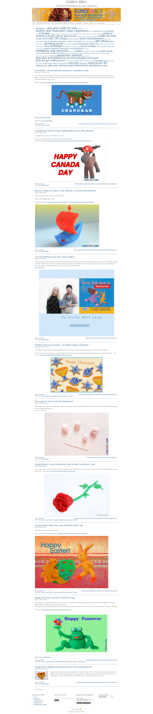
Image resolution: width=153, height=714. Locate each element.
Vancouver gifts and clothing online (55, 65)
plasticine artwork (69, 55)
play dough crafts (46, 60)
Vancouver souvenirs (87, 65)
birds (97, 31)
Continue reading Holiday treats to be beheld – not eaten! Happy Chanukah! (97, 394)
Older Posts (40, 689)
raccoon (78, 61)
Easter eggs (39, 41)
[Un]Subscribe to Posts (40, 704)
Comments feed (38, 700)
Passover (39, 53)
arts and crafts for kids (62, 28)
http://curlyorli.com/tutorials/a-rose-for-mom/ (62, 471)
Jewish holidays (88, 46)
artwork (80, 28)
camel (37, 34)
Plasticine (52, 56)
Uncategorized (45, 185)
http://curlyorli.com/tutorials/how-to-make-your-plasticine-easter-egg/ (68, 533)
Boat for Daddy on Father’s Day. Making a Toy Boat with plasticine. (65, 191)
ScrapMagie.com (100, 61)
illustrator (73, 46)
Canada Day (53, 34)
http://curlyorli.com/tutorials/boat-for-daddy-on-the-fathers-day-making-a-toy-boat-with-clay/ (68, 202)
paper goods (106, 51)
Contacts (91, 23)
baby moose (91, 31)
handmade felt (73, 44)
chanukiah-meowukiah (97, 34)
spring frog (110, 61)
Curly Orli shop (56, 38)
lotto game (86, 48)
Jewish (78, 46)
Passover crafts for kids (80, 53)
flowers (91, 41)
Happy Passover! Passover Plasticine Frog (55, 598)
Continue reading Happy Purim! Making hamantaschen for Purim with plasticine (96, 682)
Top (73, 709)
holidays (56, 46)
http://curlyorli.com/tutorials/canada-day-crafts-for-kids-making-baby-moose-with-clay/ (67, 140)
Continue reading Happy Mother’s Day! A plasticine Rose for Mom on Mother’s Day (95, 518)
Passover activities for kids (53, 53)
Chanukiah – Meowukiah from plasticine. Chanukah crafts (61, 70)
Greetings (66, 44)
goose (111, 41)
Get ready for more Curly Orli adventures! (54, 401)
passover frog (91, 53)
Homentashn (67, 46)
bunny (110, 31)
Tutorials (85, 23)
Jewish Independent (102, 46)
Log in (35, 697)
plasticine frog (86, 56)
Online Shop (39, 23)
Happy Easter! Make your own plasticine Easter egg (59, 525)
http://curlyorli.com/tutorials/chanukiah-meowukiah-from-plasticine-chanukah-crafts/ (65, 82)
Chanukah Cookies (67, 34)
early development (92, 38)
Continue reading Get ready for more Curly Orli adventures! (102, 457)
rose (91, 61)
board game (103, 31)
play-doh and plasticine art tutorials (58, 57)
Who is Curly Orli (49, 23)
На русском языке (100, 23)
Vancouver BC (98, 63)
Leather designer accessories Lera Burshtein (63, 48)
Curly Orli (41, 38)
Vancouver (83, 63)
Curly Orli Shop (45, 396)
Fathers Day (85, 41)
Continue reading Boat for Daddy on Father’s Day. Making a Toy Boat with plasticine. (95, 249)
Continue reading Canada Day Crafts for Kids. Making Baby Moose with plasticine (96, 183)
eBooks (45, 41)
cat (61, 34)
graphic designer (40, 44)
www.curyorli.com (40, 267)
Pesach (107, 53)
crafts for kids (107, 35)
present (61, 60)
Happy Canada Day (101, 44)
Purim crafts (71, 61)
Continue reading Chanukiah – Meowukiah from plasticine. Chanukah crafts (97, 123)
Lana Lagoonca (40, 48)
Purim (66, 61)
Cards (58, 34)
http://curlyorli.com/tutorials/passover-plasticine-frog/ (56, 609)
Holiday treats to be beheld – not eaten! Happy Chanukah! (62, 345)
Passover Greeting (100, 53)
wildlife (105, 66)
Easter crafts (107, 39)
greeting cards (54, 43)
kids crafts (111, 46)
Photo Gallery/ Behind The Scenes (64, 23)
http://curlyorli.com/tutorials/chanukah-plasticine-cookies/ (56, 355)
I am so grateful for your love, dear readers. (55, 257)
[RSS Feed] (80, 709)
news (79, 50)
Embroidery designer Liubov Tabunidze (65, 41)
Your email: (79, 698)
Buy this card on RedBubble (42, 657)
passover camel (68, 53)
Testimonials (78, 23)
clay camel (91, 36)
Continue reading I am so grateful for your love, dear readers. (101, 338)
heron (47, 46)
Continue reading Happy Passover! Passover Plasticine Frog (101, 660)
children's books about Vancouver (56, 35)
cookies (96, 36)
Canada (44, 33)
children (108, 33)
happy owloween (40, 46)
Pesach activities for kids (42, 56)
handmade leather (87, 44)
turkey (66, 63)
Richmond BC (86, 61)
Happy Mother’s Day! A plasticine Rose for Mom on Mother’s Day (65, 464)
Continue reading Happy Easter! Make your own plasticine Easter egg (99, 590)
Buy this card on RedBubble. (43, 117)
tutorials (73, 63)
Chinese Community (82, 36)
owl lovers (88, 51)
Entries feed (37, 699)
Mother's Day (71, 51)
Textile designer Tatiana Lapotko (52, 63)
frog (94, 41)
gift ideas (102, 41)
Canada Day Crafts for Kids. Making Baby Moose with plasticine (64, 131)
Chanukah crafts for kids (78, 34)
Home (34, 23)
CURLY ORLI (76, 2)
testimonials (39, 63)
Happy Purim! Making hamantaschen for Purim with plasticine (63, 667)
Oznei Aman (96, 51)
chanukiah (88, 34)
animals (40, 28)
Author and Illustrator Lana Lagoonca (61, 30)
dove (68, 39)
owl (83, 51)
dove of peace (74, 39)
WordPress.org (38, 702)
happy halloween (110, 44)
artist (45, 28)
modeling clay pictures (52, 51)
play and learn (90, 57)
